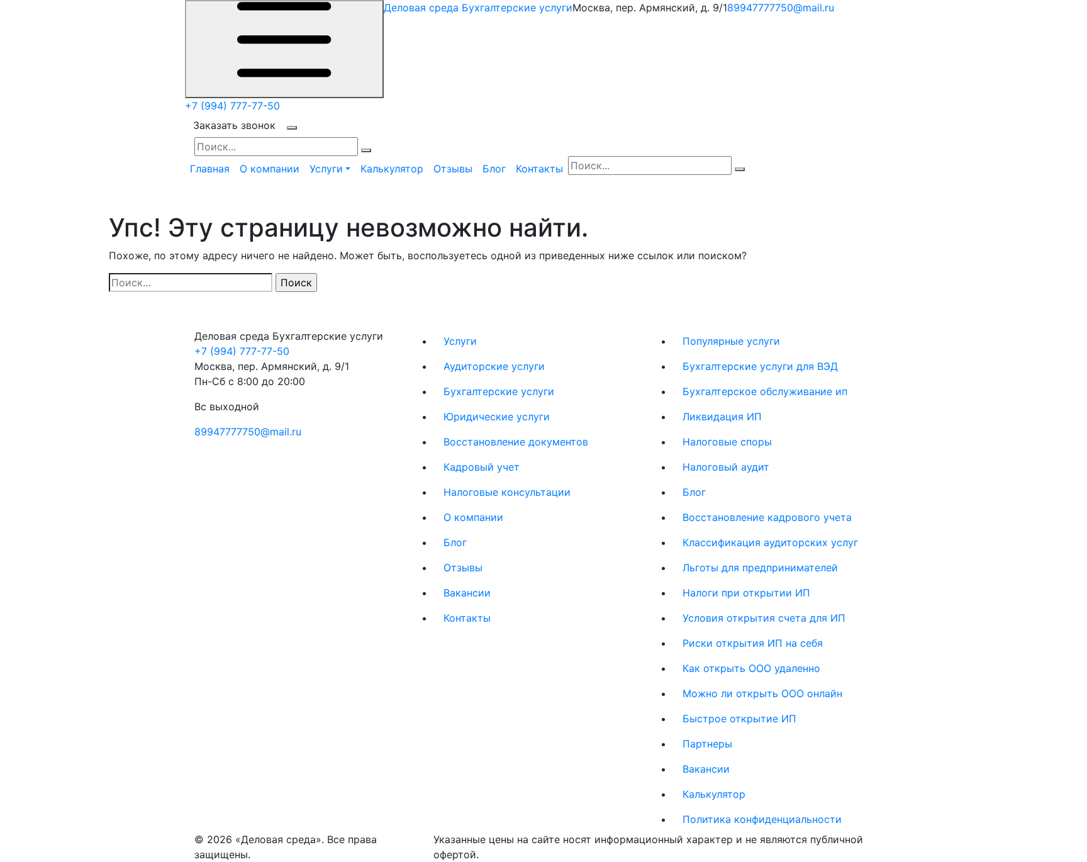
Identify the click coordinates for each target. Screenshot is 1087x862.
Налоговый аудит (726, 467)
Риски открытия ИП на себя (753, 643)
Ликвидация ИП (722, 416)
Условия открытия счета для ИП (764, 618)
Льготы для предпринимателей (760, 567)
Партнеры (707, 743)
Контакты (539, 168)
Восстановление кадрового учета (767, 517)
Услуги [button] (326, 168)
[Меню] (284, 49)
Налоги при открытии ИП (746, 592)
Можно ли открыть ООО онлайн (762, 693)
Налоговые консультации (507, 492)
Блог (494, 168)
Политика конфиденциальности (762, 819)
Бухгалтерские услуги (498, 391)
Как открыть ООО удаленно (751, 668)
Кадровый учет (481, 467)
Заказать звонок (234, 125)
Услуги (460, 341)
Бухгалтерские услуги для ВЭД (760, 366)
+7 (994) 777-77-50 (232, 105)
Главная (210, 168)
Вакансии (467, 592)
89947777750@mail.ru (780, 7)
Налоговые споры (727, 441)
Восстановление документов (515, 441)
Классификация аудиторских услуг (770, 542)
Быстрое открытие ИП (739, 718)
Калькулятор (391, 168)
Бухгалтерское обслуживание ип (765, 391)
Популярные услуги (731, 341)
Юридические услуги (496, 416)
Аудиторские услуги (494, 366)
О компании (269, 168)
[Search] (366, 150)
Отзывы (452, 168)
